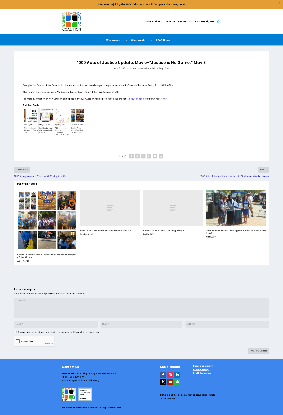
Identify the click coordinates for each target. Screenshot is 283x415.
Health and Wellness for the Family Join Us (105, 230)
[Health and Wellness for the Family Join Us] (110, 208)
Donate (170, 21)
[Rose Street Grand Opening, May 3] (173, 208)
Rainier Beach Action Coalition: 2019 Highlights (77, 130)
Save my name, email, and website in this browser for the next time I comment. (59, 332)
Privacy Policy (201, 369)
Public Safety (156, 68)
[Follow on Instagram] (170, 375)
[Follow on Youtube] (170, 382)
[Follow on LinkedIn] (177, 375)
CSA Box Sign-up (205, 21)
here (165, 98)
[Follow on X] (163, 382)
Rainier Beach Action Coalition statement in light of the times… (46, 256)
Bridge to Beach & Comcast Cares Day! (31, 130)
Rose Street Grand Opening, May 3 (163, 230)
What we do (138, 40)
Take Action (152, 21)
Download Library (203, 365)
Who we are (113, 40)
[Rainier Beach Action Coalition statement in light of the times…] (47, 220)
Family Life (143, 68)
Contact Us (185, 21)
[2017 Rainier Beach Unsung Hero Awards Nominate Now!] (236, 208)
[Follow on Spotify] (177, 382)
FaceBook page (136, 98)
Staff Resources (202, 373)
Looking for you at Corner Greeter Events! (46, 130)
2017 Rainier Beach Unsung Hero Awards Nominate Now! (236, 232)
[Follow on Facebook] (163, 375)
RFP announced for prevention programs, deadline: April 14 (62, 131)
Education (132, 68)
